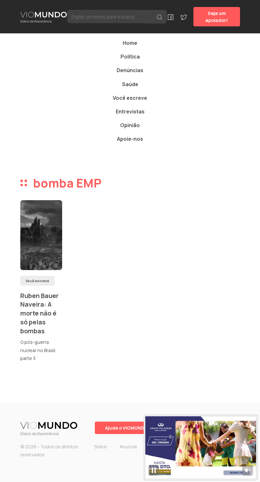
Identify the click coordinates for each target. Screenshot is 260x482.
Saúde (130, 84)
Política (130, 56)
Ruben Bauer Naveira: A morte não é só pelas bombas (39, 313)
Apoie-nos (130, 138)
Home (130, 42)
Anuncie (128, 447)
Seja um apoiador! (216, 16)
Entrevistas (130, 111)
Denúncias (130, 70)
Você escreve (130, 97)
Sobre (100, 447)
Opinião (130, 125)
